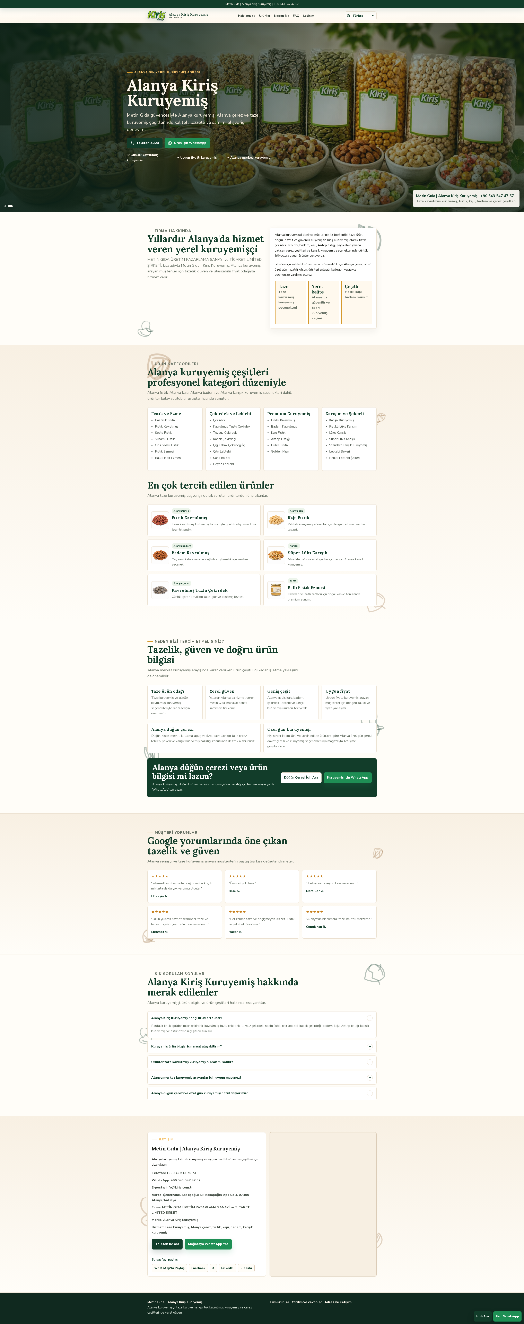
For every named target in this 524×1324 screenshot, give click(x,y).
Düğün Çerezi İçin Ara (301, 777)
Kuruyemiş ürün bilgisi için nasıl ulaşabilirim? (261, 1046)
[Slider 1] (5, 206)
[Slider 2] (10, 206)
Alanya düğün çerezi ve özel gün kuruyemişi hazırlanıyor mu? (261, 1093)
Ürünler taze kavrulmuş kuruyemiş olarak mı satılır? (261, 1062)
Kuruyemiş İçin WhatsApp (347, 777)
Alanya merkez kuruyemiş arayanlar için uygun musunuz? (261, 1077)
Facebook (198, 1268)
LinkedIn (227, 1268)
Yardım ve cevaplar (307, 1302)
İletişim (308, 16)
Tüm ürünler (279, 1302)
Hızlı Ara (482, 1316)
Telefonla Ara (147, 143)
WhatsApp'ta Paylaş (169, 1268)
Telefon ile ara (167, 1244)
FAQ (296, 16)
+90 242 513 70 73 (181, 1173)
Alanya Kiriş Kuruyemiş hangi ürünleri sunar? (261, 1018)
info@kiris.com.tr (179, 1187)
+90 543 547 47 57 (286, 4)
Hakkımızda (246, 16)
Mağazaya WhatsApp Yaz (208, 1244)
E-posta (246, 1268)
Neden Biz (281, 16)
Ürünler (264, 16)
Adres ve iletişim (337, 1302)
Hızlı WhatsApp (507, 1316)
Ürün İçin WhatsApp (190, 143)
